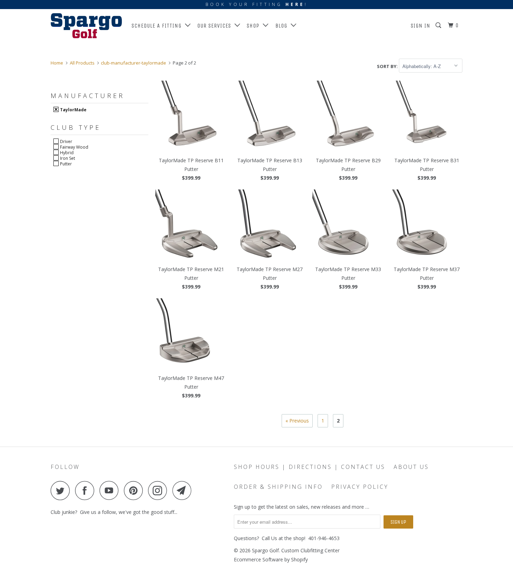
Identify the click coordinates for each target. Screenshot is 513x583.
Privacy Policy (359, 487)
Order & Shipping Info (278, 487)
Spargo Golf (265, 550)
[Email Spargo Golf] (183, 490)
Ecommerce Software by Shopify (271, 559)
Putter (65, 163)
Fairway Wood (73, 147)
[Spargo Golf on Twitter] (62, 490)
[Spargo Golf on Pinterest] (135, 490)
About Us (411, 467)
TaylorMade (73, 109)
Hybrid (66, 152)
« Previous (297, 420)
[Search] (439, 25)
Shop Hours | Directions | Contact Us (309, 467)
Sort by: (388, 66)
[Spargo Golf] (86, 25)
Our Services (216, 25)
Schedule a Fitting (158, 25)
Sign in (420, 25)
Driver (65, 141)
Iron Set (67, 158)
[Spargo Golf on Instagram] (159, 490)
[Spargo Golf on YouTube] (110, 490)
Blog (283, 25)
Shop (255, 25)
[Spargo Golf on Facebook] (86, 490)
